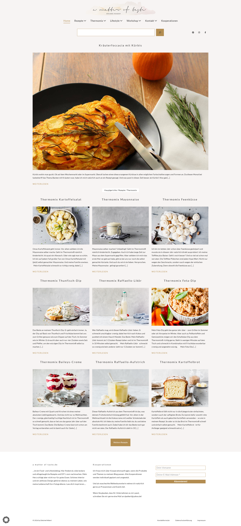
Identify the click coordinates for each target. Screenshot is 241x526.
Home (66, 20)
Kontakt (150, 20)
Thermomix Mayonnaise (120, 199)
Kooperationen (169, 20)
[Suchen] (160, 32)
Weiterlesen (41, 184)
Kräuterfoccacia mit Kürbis (120, 45)
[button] (6, 520)
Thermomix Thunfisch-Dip (61, 280)
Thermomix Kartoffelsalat (61, 199)
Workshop (132, 20)
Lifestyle (115, 20)
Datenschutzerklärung (183, 520)
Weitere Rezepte (120, 442)
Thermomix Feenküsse (180, 199)
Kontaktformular (163, 520)
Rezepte (79, 20)
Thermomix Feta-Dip (180, 280)
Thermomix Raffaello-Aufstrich (120, 362)
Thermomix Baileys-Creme (61, 362)
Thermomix (96, 20)
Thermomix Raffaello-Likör (120, 280)
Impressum (201, 520)
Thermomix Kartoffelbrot (180, 362)
